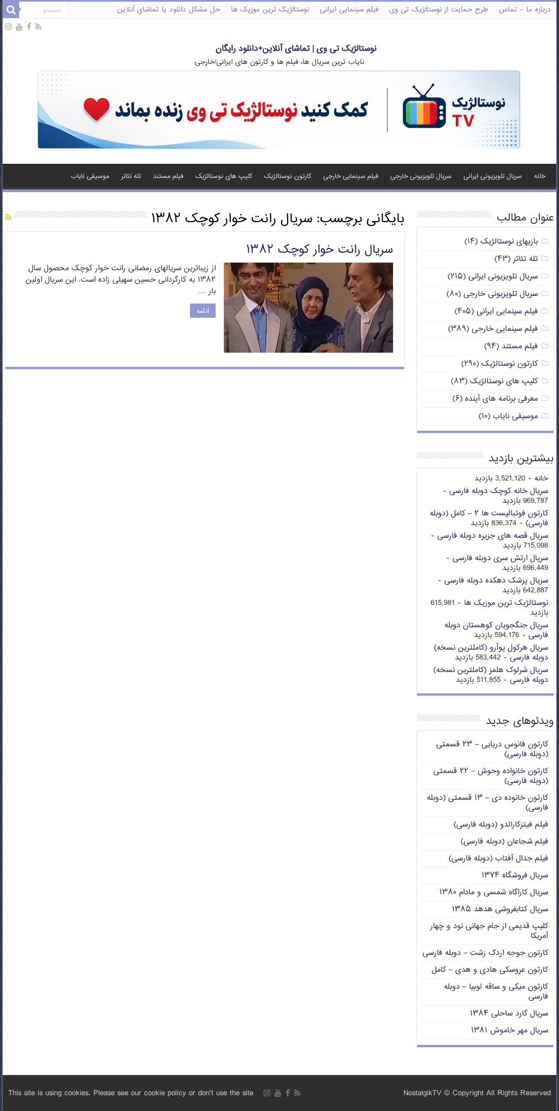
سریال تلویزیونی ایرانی (492, 176)
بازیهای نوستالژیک (509, 241)
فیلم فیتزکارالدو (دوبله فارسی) (501, 824)
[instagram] (8, 27)
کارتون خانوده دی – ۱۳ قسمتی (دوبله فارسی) (487, 803)
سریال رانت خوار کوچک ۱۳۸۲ (319, 250)
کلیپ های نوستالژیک (223, 176)
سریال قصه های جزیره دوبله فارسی (492, 536)
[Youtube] (19, 27)
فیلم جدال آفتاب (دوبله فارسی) (498, 858)
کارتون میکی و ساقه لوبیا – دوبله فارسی (496, 991)
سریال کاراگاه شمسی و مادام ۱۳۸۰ (493, 892)
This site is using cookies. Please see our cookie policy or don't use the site (130, 1093)
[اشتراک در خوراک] (8, 218)
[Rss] (38, 27)
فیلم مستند (168, 176)
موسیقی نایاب (90, 176)
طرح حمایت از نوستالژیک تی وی (438, 10)
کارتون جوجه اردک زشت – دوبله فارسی (485, 953)
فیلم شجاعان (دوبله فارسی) (504, 841)
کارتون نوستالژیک (287, 176)
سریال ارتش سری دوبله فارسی (500, 558)
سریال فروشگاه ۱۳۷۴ (514, 875)
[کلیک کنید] (279, 110)
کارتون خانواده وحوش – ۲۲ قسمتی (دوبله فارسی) (490, 776)
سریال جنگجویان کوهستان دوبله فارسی (496, 630)
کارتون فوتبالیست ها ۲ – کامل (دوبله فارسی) (489, 518)
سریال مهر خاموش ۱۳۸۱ (509, 1030)
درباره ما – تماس (525, 10)
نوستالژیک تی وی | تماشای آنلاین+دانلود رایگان (296, 48)
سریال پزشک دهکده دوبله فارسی (496, 580)
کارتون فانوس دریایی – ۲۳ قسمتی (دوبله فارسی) (492, 749)
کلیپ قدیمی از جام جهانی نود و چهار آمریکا (489, 931)
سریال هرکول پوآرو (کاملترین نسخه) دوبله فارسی (491, 652)
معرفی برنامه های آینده (501, 399)
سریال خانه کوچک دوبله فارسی (498, 491)
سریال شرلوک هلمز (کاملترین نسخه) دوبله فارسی (490, 675)
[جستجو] (11, 10)
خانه (539, 176)
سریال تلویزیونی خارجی (420, 176)
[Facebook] (29, 27)
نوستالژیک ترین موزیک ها (270, 10)
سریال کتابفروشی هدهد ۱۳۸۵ (500, 909)
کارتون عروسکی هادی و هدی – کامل (490, 970)
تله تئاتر (131, 176)
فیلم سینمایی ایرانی (349, 10)
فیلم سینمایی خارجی (350, 176)
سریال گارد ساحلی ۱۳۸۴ (509, 1013)
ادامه (203, 310)
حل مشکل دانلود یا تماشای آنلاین (168, 10)
